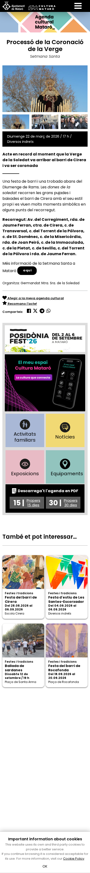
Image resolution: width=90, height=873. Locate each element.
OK (45, 866)
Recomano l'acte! (22, 303)
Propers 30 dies (71, 502)
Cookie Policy (73, 858)
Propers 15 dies (33, 502)
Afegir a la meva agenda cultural (35, 298)
